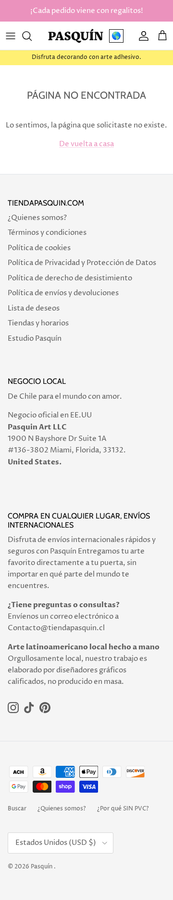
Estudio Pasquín (35, 339)
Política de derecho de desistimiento (70, 278)
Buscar (17, 809)
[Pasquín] (75, 35)
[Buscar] (31, 35)
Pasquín (41, 867)
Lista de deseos (34, 308)
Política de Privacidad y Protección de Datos (82, 263)
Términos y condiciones (47, 233)
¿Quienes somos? (37, 218)
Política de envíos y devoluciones (63, 293)
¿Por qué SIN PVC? (123, 809)
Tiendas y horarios (38, 323)
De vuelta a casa (86, 144)
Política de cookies (39, 248)
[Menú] (10, 35)
